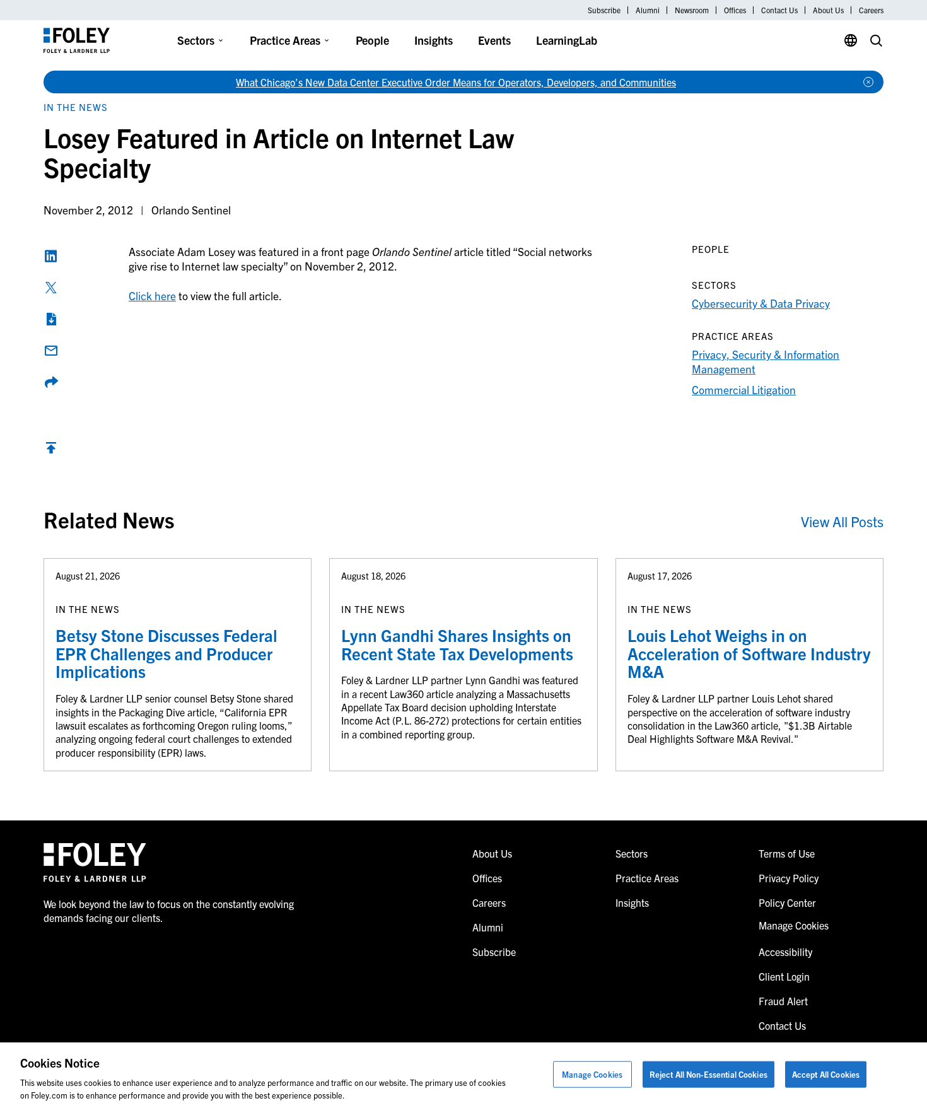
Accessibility (785, 951)
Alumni (648, 10)
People (372, 40)
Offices (735, 10)
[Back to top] (51, 450)
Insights (433, 40)
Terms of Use (787, 853)
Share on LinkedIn (51, 256)
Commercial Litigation (744, 389)
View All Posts (842, 521)
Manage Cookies (592, 1074)
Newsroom (692, 10)
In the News (76, 107)
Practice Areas (285, 40)
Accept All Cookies (826, 1074)
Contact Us (779, 10)
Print (51, 319)
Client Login (784, 976)
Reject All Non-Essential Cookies (708, 1074)
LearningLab (566, 40)
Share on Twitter (51, 287)
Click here (152, 295)
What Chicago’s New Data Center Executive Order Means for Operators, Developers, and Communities (456, 82)
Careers (871, 10)
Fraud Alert (783, 1000)
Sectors (195, 40)
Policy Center (787, 902)
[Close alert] (868, 82)
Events (494, 40)
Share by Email (51, 350)
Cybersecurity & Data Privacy (761, 303)
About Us (828, 10)
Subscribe (604, 10)
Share (51, 382)
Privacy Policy (789, 878)
